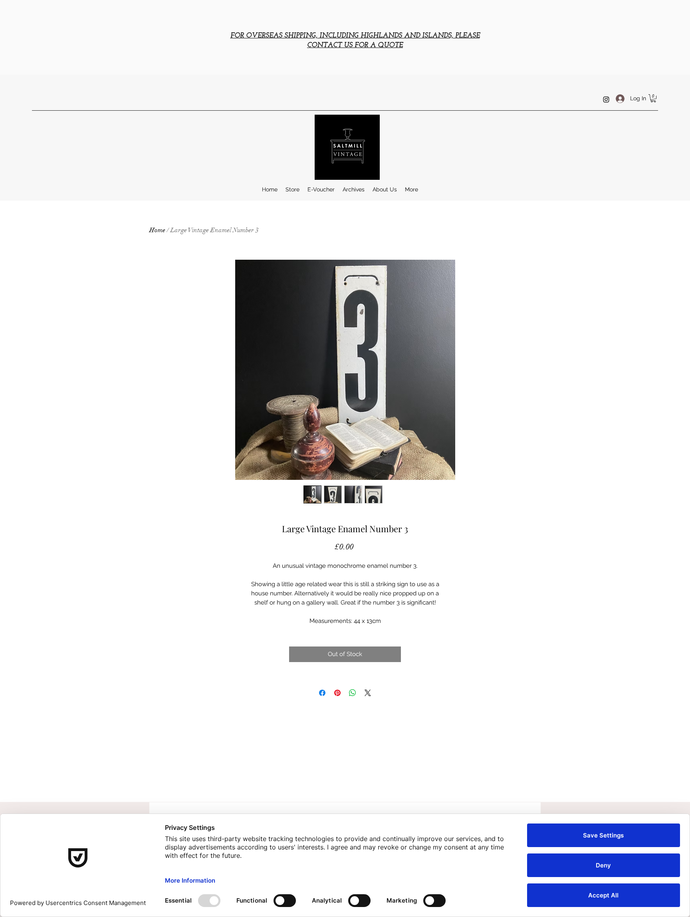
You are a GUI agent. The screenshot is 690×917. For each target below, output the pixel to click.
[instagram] (606, 99)
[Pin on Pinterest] (337, 693)
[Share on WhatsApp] (352, 693)
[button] (653, 98)
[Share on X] (368, 693)
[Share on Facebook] (322, 693)
